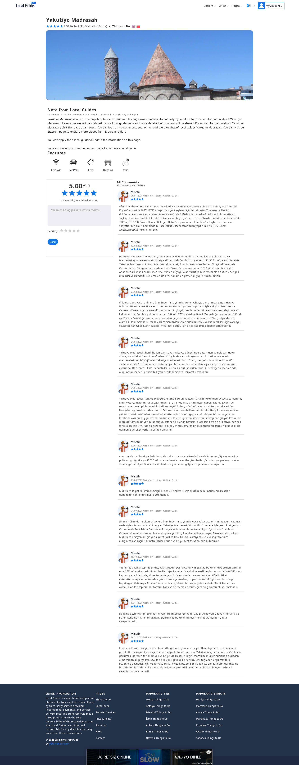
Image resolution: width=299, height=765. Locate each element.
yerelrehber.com (59, 743)
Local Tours (102, 706)
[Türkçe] (139, 26)
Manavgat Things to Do (209, 718)
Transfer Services (106, 712)
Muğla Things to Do (157, 699)
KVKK (99, 731)
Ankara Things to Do (158, 725)
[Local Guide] (25, 5)
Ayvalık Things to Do (207, 731)
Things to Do (121, 26)
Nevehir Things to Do (158, 738)
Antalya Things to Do (158, 706)
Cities (222, 5)
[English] (133, 26)
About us (101, 725)
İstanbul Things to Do (158, 712)
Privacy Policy (103, 718)
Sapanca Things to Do (208, 738)
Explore (208, 5)
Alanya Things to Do (207, 712)
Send (53, 241)
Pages (236, 5)
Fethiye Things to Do (208, 699)
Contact (100, 738)
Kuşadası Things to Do (209, 725)
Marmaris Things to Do (209, 706)
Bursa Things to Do (157, 731)
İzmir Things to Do (156, 718)
